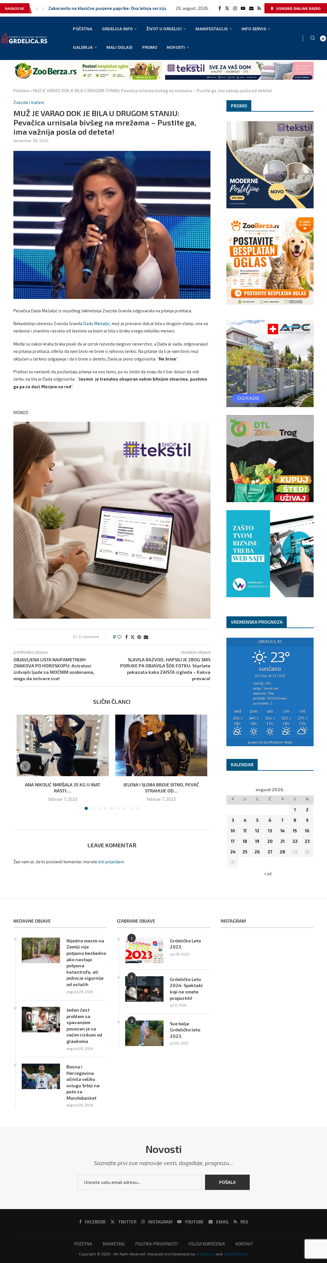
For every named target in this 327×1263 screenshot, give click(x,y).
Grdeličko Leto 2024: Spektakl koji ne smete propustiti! (186, 989)
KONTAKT (244, 1243)
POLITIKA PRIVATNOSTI (156, 1243)
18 (245, 841)
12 (257, 830)
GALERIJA (83, 47)
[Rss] (259, 8)
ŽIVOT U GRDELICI (164, 28)
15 (295, 830)
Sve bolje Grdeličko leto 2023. (185, 1030)
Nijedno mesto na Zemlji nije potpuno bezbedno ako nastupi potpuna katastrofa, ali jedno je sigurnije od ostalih (86, 962)
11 (245, 830)
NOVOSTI (176, 47)
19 (257, 841)
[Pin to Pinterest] (139, 637)
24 (232, 851)
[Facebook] (219, 8)
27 (270, 851)
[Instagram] (235, 8)
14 (282, 830)
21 (282, 841)
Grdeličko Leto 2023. (185, 944)
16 (307, 830)
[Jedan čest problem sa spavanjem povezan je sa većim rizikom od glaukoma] (41, 1019)
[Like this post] (119, 637)
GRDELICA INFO (117, 28)
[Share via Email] (146, 637)
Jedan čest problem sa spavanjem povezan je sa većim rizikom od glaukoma (84, 1025)
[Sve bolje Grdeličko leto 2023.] (144, 1033)
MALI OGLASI (119, 47)
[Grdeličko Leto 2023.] (144, 950)
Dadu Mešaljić (96, 323)
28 (282, 851)
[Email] (251, 8)
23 (307, 841)
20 (270, 841)
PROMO (149, 47)
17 (233, 841)
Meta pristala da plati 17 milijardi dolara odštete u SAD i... (106, 8)
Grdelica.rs (205, 1254)
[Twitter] (227, 8)
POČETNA (82, 28)
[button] (37, 8)
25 (244, 851)
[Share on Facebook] (126, 637)
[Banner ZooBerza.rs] (87, 64)
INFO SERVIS (253, 28)
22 (295, 841)
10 (233, 830)
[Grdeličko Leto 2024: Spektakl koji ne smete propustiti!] (144, 989)
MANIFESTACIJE (211, 28)
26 (257, 851)
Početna (21, 90)
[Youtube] (243, 8)
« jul (268, 873)
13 (270, 830)
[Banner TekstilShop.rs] (239, 64)
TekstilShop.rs (236, 1254)
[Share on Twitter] (132, 637)
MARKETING (114, 1243)
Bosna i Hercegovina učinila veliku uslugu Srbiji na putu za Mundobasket (83, 1082)
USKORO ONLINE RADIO (298, 8)
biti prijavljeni (111, 861)
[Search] (312, 38)
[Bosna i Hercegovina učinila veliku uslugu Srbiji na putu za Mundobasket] (41, 1076)
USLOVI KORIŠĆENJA (206, 1243)
